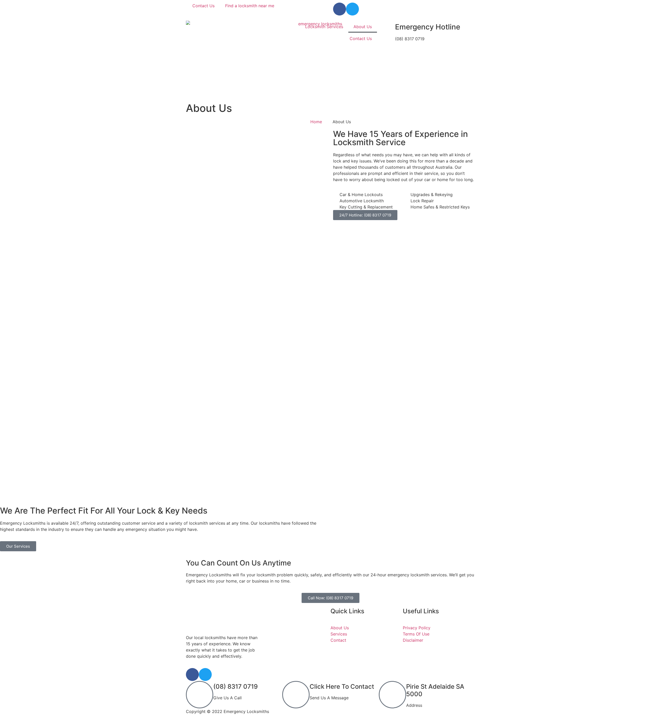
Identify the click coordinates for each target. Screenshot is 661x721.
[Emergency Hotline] (388, 27)
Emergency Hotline (427, 26)
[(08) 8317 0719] (199, 694)
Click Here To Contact (342, 686)
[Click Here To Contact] (296, 694)
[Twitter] (352, 9)
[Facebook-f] (339, 9)
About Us (362, 26)
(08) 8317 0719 (235, 686)
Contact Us (361, 38)
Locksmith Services (324, 26)
